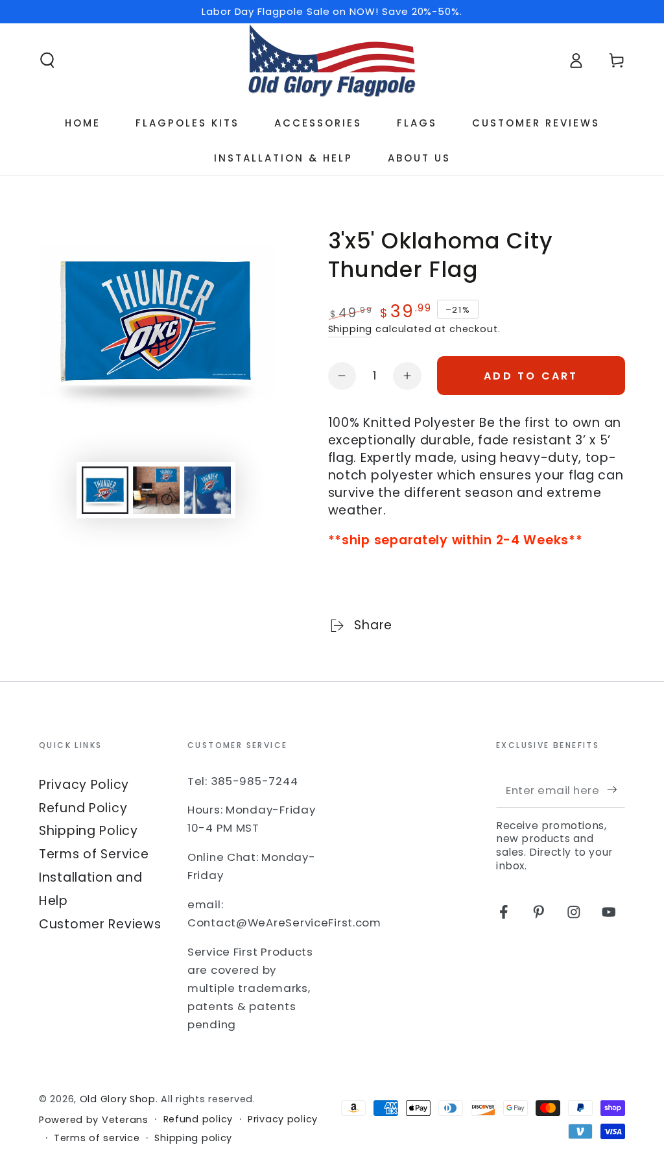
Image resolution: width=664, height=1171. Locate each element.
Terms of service (97, 1138)
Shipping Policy (88, 830)
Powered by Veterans (93, 1120)
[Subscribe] (616, 790)
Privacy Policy (84, 784)
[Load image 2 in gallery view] (156, 490)
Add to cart (531, 375)
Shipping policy (193, 1138)
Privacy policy (283, 1119)
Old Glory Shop (118, 1099)
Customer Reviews (100, 924)
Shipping (350, 328)
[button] (47, 60)
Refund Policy (83, 808)
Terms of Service (94, 854)
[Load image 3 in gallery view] (207, 490)
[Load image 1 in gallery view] (105, 490)
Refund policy (198, 1119)
